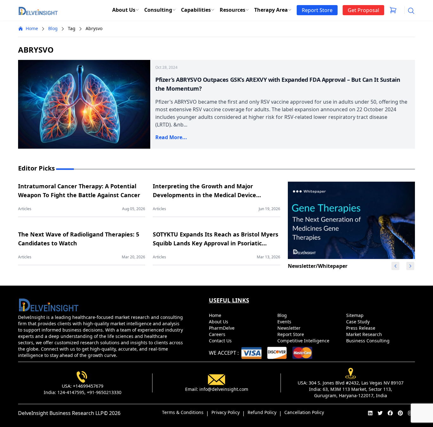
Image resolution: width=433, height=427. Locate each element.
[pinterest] (400, 413)
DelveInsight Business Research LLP (61, 413)
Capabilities (196, 9)
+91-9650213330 (104, 392)
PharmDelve (222, 328)
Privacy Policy (225, 412)
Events (285, 322)
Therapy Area (271, 9)
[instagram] (410, 413)
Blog (53, 28)
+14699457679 (88, 386)
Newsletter (289, 328)
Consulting (158, 9)
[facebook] (390, 413)
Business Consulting (368, 341)
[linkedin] (370, 413)
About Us (123, 9)
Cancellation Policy (304, 412)
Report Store (291, 334)
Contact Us (221, 341)
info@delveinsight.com (223, 389)
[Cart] (393, 10)
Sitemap (355, 315)
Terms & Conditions (183, 412)
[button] (410, 266)
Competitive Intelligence (304, 341)
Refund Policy (262, 412)
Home (32, 28)
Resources (232, 9)
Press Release (361, 328)
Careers (218, 334)
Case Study (358, 322)
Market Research (364, 334)
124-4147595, (71, 392)
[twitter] (380, 413)
